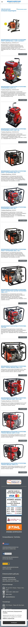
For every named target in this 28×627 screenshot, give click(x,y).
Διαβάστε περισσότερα (8, 618)
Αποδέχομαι (14, 622)
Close (14, 325)
